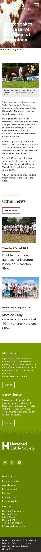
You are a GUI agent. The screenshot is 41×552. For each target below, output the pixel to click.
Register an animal (11, 481)
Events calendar (10, 501)
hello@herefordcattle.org (14, 376)
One (10, 549)
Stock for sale (9, 497)
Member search (9, 489)
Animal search (9, 485)
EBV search (7, 493)
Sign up (8, 384)
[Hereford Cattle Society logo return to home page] (18, 7)
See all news (11, 210)
